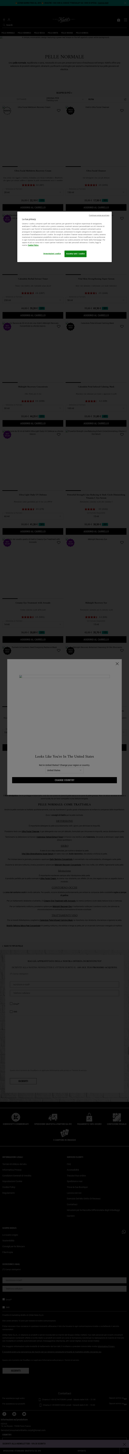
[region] (64, 237)
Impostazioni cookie (52, 253)
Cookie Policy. (33, 245)
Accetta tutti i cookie (75, 254)
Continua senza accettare (99, 215)
